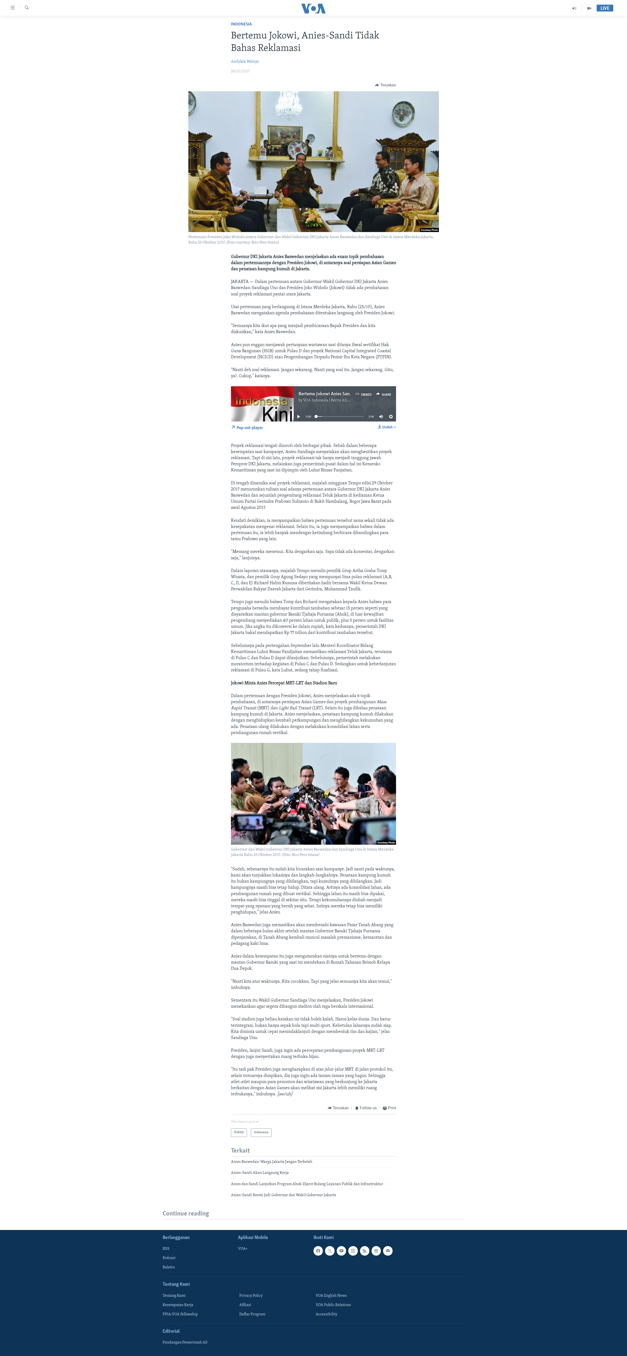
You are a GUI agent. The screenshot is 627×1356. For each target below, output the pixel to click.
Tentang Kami (174, 1296)
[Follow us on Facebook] (318, 1251)
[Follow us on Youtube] (341, 1251)
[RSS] (364, 1251)
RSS (166, 1249)
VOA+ (243, 1249)
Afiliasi (245, 1305)
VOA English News (331, 1296)
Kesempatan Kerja (178, 1305)
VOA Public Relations (333, 1305)
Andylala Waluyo (245, 62)
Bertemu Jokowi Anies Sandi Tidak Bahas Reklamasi (348, 394)
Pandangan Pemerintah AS (185, 1343)
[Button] (385, 85)
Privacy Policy (251, 1296)
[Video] (589, 8)
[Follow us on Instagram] (353, 1251)
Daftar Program (252, 1314)
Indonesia (241, 24)
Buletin (169, 1268)
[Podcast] (376, 1251)
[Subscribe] (387, 1251)
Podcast (169, 1258)
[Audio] (574, 8)
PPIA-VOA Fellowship (180, 1314)
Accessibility (326, 1314)
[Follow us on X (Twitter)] (329, 1251)
